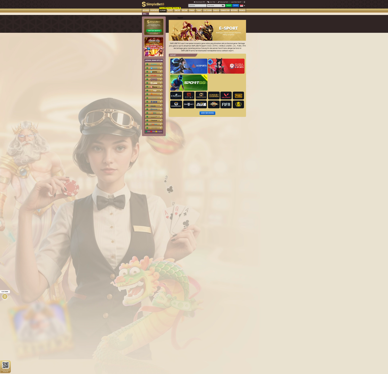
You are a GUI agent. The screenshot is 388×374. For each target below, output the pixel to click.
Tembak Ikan (225, 10)
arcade (184, 10)
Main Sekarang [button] (207, 113)
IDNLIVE (177, 10)
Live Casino (207, 10)
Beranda (146, 10)
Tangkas (216, 10)
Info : (145, 14)
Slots (170, 10)
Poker (191, 10)
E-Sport (163, 10)
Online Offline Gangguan (154, 131)
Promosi (242, 10)
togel (199, 10)
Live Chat (212, 2)
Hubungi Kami (224, 2)
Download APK (200, 2)
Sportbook (154, 10)
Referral (234, 10)
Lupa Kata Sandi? (236, 2)
